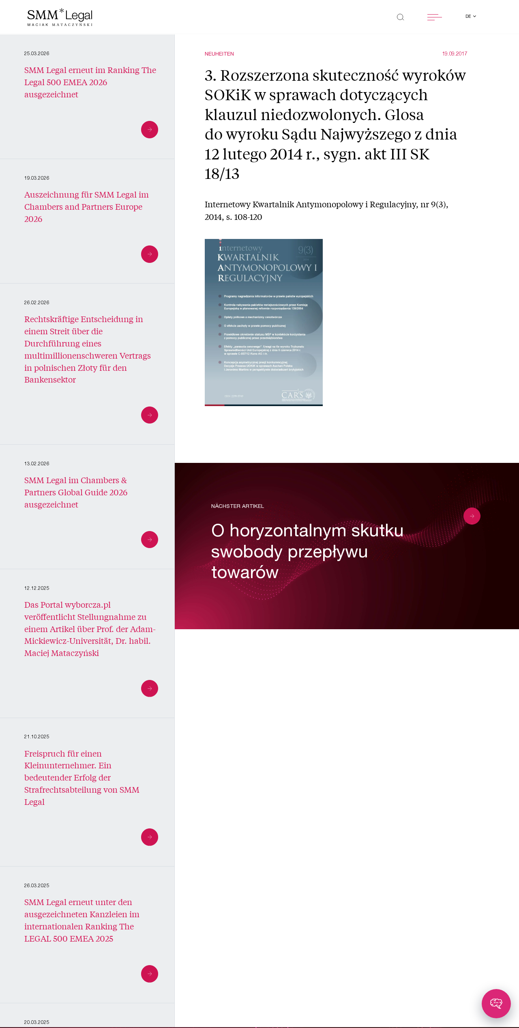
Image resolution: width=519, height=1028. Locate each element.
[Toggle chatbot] (496, 1003)
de (468, 17)
